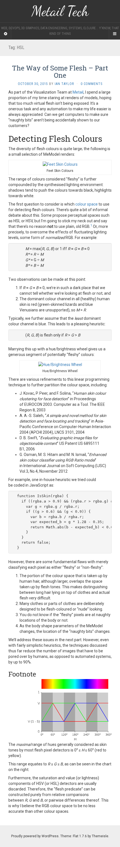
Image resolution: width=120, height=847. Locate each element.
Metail (78, 92)
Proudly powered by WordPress (35, 836)
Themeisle (100, 836)
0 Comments (91, 84)
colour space (86, 204)
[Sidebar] (5, 33)
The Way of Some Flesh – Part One (60, 72)
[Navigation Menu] (114, 33)
